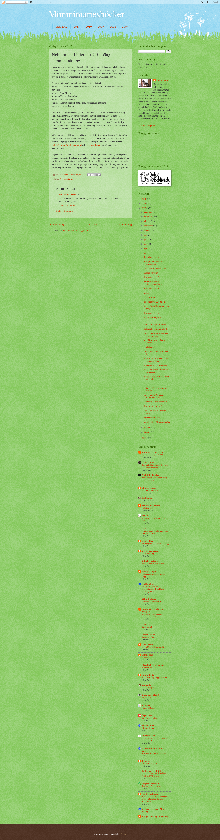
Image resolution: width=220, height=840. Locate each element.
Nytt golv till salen (149, 718)
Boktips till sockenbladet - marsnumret (154, 262)
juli (146, 234)
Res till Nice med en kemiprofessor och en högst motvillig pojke (153, 589)
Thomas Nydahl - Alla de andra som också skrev (156, 334)
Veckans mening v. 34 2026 (153, 454)
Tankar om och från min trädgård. (152, 610)
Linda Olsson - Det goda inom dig (156, 352)
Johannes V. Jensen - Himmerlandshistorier (154, 282)
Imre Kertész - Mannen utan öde (157, 422)
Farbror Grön (148, 675)
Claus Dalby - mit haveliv (153, 664)
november (148, 216)
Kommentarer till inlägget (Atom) (77, 230)
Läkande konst (149, 297)
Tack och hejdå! (148, 687)
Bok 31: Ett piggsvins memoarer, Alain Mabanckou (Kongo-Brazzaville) (155, 799)
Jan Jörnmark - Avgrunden (154, 301)
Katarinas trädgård (150, 695)
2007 (125, 26)
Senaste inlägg (57, 224)
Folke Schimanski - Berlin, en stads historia (156, 371)
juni (146, 239)
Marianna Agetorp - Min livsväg (153, 810)
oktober (147, 221)
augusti (147, 230)
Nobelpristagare (66, 178)
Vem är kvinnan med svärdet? (153, 563)
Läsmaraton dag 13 (149, 763)
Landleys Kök (148, 462)
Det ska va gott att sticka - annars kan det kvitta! (155, 739)
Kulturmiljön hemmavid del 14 (156, 401)
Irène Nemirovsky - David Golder (154, 341)
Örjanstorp (147, 715)
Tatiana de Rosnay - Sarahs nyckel (155, 412)
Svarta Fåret (147, 644)
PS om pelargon (148, 728)
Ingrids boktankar (150, 551)
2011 (77, 26)
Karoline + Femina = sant (152, 786)
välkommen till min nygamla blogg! (153, 575)
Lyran (62, 144)
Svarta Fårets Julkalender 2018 (154, 647)
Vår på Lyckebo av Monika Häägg (155, 543)
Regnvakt (146, 657)
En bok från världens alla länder (153, 749)
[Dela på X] (94, 174)
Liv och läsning (148, 553)
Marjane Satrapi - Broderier (155, 324)
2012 (144, 208)
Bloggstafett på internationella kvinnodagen (156, 377)
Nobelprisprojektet (74, 144)
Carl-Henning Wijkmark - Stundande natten (154, 396)
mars (146, 253)
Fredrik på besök (148, 707)
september (148, 225)
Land (144, 528)
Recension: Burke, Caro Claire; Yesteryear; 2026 (154, 478)
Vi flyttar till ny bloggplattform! (154, 677)
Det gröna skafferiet (150, 783)
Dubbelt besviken (151, 272)
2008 (113, 26)
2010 (89, 26)
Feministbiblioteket (150, 475)
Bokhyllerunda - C (151, 277)
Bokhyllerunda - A (151, 313)
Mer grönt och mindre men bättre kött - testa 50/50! (155, 532)
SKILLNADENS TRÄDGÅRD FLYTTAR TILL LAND (154, 774)
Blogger (123, 834)
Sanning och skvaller (150, 490)
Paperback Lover (93, 144)
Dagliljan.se (147, 497)
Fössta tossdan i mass (152, 417)
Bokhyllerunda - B (151, 288)
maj (146, 243)
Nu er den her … (148, 667)
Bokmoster (146, 760)
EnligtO (55, 144)
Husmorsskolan (148, 735)
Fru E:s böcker (148, 583)
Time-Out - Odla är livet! (151, 601)
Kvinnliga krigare (150, 561)
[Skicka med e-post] (88, 174)
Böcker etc (146, 705)
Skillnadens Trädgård (151, 770)
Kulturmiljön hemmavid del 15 (156, 365)
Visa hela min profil (146, 125)
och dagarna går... (149, 571)
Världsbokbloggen (150, 793)
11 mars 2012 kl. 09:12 (68, 205)
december (148, 211)
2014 (144, 198)
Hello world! (147, 626)
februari (147, 427)
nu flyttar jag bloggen (150, 508)
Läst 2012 (61, 26)
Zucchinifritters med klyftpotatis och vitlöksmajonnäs (155, 466)
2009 (101, 26)
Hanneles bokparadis (68, 194)
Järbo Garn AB (148, 634)
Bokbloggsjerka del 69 (153, 406)
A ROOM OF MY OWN (152, 452)
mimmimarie (162, 80)
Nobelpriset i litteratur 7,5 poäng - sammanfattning (157, 359)
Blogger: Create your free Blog (155, 816)
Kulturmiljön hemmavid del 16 (156, 328)
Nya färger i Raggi (149, 637)
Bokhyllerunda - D (151, 256)
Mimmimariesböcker (86, 14)
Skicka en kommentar (65, 211)
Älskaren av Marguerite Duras (154, 753)
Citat (146, 383)
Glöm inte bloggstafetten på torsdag (155, 389)
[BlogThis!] (91, 174)
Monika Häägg (148, 540)
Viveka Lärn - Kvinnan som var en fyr (157, 307)
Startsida (92, 224)
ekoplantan (147, 624)
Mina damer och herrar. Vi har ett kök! (155, 519)
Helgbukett (146, 697)
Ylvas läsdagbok (149, 487)
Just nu (146, 292)
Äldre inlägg (125, 224)
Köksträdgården (149, 599)
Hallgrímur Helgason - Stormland (153, 318)
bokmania (146, 685)
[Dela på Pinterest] (99, 174)
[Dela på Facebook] (96, 174)
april (146, 248)
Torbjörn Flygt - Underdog (155, 268)
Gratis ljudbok (149, 347)
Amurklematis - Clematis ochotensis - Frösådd (152, 615)
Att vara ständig (149, 725)
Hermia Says (147, 654)
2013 (144, 203)
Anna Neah (147, 515)
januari (147, 432)
